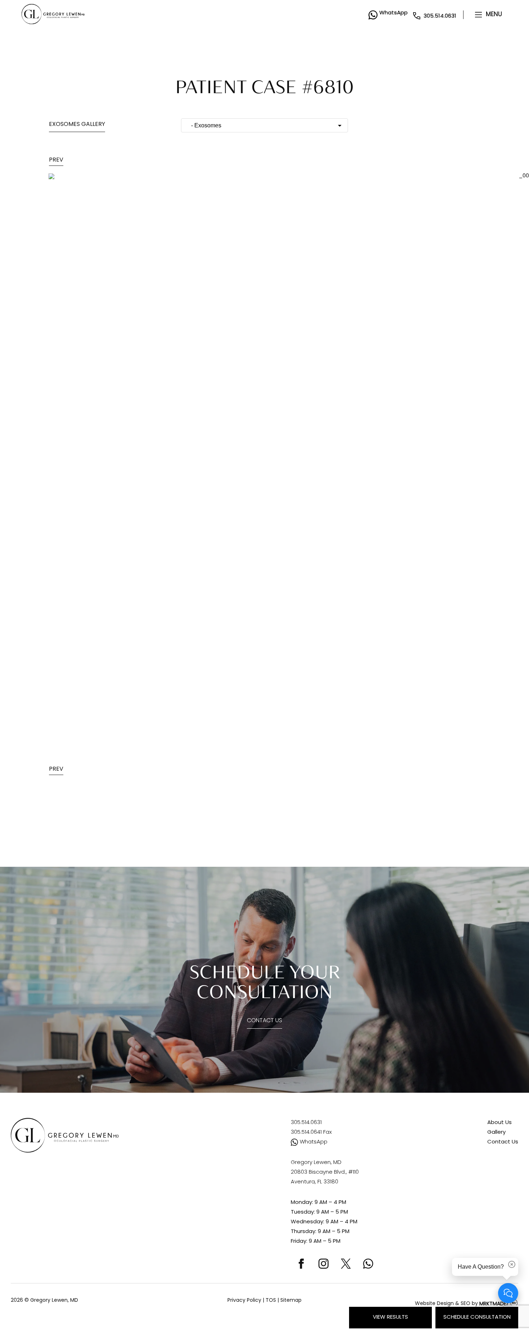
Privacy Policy (244, 1300)
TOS (271, 1300)
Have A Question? (481, 1267)
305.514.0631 (440, 16)
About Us (499, 1122)
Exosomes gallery (77, 124)
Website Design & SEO (442, 1304)
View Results (390, 1317)
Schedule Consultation (477, 1317)
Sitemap (291, 1300)
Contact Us (264, 1021)
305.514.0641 (311, 1132)
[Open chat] (508, 1293)
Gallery (496, 1132)
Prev (56, 160)
